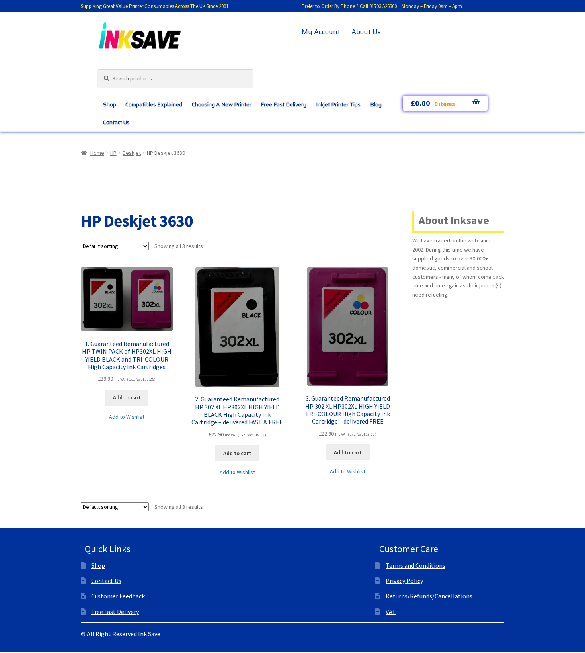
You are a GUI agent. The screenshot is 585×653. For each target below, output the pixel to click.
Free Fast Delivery (283, 104)
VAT (391, 612)
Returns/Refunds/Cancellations (429, 596)
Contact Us (116, 122)
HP (113, 152)
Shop (109, 104)
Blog (376, 104)
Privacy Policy (404, 581)
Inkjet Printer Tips (338, 104)
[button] (126, 417)
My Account (321, 31)
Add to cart (127, 397)
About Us (366, 31)
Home (97, 152)
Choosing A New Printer (222, 104)
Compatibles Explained (153, 104)
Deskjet (132, 152)
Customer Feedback (118, 596)
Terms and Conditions (415, 565)
